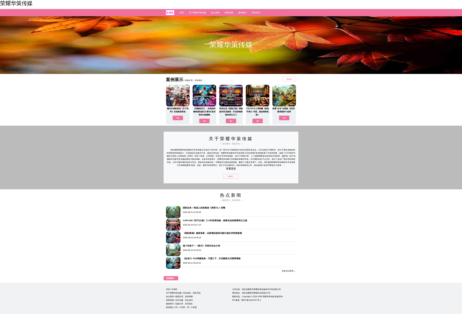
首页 (182, 12)
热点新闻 (215, 12)
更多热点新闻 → (289, 271)
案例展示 (242, 12)
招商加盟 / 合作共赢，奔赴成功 (179, 300)
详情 (177, 118)
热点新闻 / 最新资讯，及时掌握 (179, 296)
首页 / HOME (171, 289)
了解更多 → (231, 176)
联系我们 (256, 12)
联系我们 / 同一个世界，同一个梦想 (181, 307)
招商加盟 (229, 12)
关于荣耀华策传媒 (197, 12)
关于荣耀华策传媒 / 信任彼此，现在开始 (183, 293)
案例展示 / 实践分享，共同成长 (179, 304)
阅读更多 (289, 79)
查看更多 (231, 168)
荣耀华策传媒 (16, 3)
